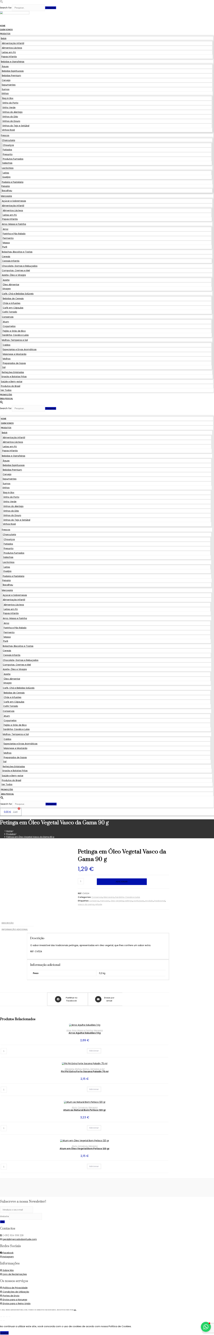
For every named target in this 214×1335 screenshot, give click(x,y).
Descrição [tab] (8, 923)
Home (2, 25)
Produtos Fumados (13, 158)
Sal (3, 367)
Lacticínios (7, 168)
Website (4, 1216)
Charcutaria (8, 140)
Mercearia (6, 196)
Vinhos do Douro (11, 121)
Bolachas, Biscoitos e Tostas (17, 251)
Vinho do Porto (10, 102)
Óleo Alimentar (11, 284)
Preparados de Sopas (14, 363)
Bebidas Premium (11, 75)
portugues (138, 900)
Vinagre (6, 288)
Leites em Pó (9, 52)
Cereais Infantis (10, 260)
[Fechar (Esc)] (9, 1316)
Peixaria (5, 186)
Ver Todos (5, 390)
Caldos (6, 344)
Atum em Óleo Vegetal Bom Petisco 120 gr (85, 1148)
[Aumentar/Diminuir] (1, 1316)
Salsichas (7, 163)
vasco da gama (86, 904)
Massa (6, 242)
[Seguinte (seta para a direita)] (4, 1320)
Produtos (5, 33)
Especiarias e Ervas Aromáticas (20, 349)
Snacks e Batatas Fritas (14, 376)
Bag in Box (7, 98)
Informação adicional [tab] (15, 929)
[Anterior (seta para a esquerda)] (1, 1320)
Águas (5, 66)
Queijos (6, 176)
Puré (4, 246)
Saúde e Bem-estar (11, 381)
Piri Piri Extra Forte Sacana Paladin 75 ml (84, 1071)
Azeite (6, 280)
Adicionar (122, 882)
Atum (6, 321)
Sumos (5, 89)
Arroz (5, 229)
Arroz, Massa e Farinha (14, 224)
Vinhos (5, 93)
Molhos (6, 358)
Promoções (6, 394)
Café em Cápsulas (13, 307)
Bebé (3, 38)
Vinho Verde (9, 107)
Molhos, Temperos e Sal (15, 340)
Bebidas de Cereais (13, 298)
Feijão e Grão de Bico (14, 330)
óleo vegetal (117, 900)
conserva (94, 900)
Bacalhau (7, 190)
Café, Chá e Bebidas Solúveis (18, 293)
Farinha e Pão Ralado (14, 233)
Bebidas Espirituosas (13, 71)
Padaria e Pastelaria (12, 182)
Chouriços (8, 145)
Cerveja (6, 80)
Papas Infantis (9, 56)
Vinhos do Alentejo (12, 112)
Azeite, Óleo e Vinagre (14, 275)
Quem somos (6, 29)
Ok (2, 1222)
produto (149, 900)
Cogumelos (9, 326)
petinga (129, 900)
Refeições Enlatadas (13, 372)
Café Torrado (9, 311)
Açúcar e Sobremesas (14, 200)
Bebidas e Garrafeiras (12, 61)
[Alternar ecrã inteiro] (4, 1316)
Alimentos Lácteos (12, 47)
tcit (75, 1310)
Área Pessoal (6, 398)
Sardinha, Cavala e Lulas (15, 335)
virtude (98, 904)
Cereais (6, 256)
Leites (6, 172)
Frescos (5, 135)
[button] (1, 2)
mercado (105, 900)
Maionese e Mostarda (14, 354)
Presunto (8, 154)
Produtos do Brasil (10, 386)
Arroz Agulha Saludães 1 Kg (85, 1032)
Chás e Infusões (11, 303)
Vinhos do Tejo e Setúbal (15, 125)
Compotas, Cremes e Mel (16, 270)
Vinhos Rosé (8, 129)
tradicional (159, 900)
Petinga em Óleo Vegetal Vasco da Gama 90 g (30, 836)
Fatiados (7, 149)
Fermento (8, 238)
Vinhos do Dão (10, 116)
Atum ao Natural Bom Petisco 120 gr (84, 1110)
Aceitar (4, 1333)
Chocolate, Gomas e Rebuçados (19, 265)
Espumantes (9, 84)
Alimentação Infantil (13, 43)
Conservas (7, 316)
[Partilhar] (7, 1316)
